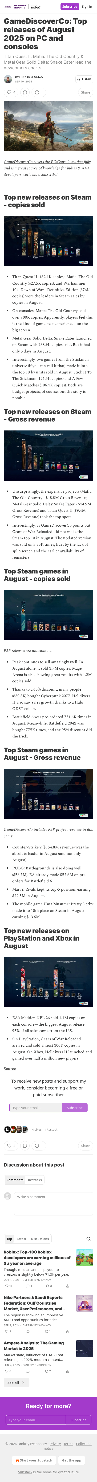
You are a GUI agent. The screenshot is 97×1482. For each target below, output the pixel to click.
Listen (86, 79)
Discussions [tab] (40, 1239)
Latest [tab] (21, 1239)
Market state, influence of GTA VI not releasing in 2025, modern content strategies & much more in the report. (34, 1357)
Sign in (87, 6)
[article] (48, 1269)
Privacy (55, 1443)
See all (13, 1382)
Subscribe (69, 6)
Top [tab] (9, 1239)
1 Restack (50, 1129)
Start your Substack (36, 1460)
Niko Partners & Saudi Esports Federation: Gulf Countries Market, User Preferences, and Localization (33, 1303)
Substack (25, 1472)
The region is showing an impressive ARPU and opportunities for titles (33, 1317)
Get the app (71, 1460)
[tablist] (24, 1180)
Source (10, 1069)
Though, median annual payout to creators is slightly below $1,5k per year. (36, 1272)
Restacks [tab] (35, 1180)
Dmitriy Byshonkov (29, 76)
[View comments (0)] (25, 92)
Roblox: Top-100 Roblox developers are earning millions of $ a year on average (37, 1258)
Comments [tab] (15, 1180)
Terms (68, 1443)
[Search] (88, 1239)
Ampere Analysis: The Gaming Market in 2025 (34, 1346)
